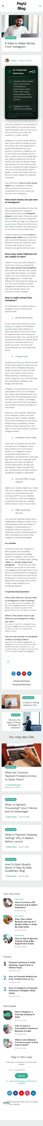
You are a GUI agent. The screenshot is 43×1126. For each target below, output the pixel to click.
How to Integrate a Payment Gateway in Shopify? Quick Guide (23, 990)
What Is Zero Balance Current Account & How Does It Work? (26, 1042)
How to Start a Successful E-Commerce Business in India (26, 1028)
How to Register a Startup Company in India (25, 1014)
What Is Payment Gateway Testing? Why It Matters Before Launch (21, 838)
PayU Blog (21, 6)
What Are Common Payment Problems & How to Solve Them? (20, 776)
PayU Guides (10, 38)
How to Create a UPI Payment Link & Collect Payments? (26, 905)
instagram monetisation (21, 684)
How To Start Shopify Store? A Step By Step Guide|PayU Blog (18, 867)
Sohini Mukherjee (14, 785)
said (22, 362)
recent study (10, 224)
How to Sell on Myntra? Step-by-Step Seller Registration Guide (26, 941)
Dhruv (14, 60)
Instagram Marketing (21, 681)
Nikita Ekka (12, 817)
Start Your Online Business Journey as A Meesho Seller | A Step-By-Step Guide (26, 923)
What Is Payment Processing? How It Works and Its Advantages (21, 808)
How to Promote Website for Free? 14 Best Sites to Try (23, 977)
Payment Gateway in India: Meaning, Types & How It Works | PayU (22, 965)
